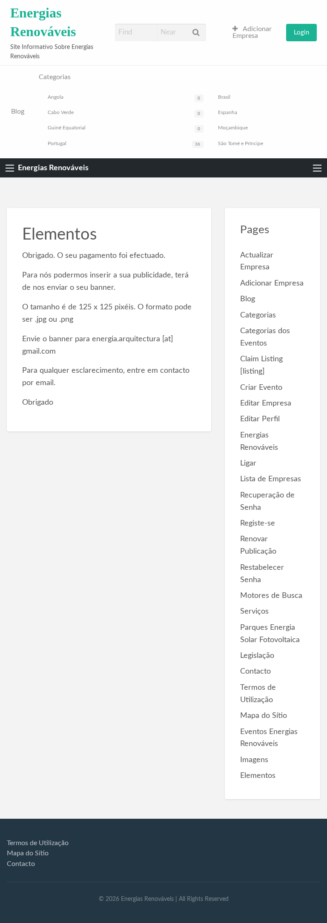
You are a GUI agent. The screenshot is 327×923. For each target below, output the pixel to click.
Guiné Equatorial (124, 128)
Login (301, 32)
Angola (124, 97)
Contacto (255, 671)
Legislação (257, 656)
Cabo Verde (124, 113)
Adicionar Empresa (252, 32)
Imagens (254, 760)
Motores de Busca (271, 596)
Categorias (258, 315)
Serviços (254, 611)
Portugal (124, 144)
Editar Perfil (260, 419)
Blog (17, 112)
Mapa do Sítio (263, 716)
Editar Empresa (265, 403)
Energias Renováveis (53, 168)
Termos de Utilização (38, 843)
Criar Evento (261, 387)
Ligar (248, 463)
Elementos (257, 776)
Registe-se (257, 523)
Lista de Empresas (270, 479)
